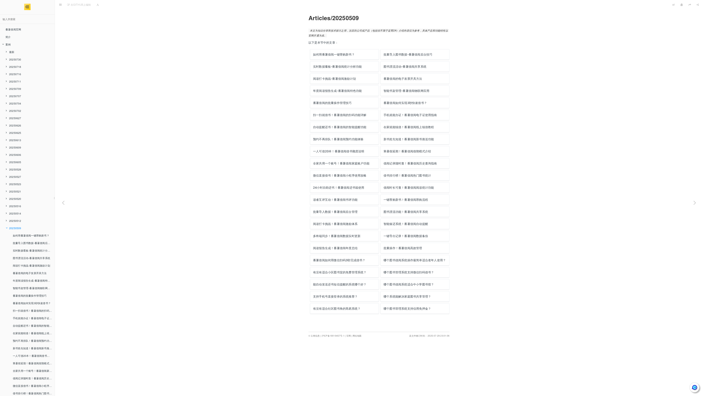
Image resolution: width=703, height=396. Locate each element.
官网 (348, 335)
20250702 (15, 111)
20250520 (15, 199)
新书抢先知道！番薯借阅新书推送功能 (34, 348)
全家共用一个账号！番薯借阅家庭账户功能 (34, 371)
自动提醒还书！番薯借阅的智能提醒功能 (34, 325)
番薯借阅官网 (13, 29)
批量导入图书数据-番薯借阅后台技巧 (34, 243)
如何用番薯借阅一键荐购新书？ (31, 235)
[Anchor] (306, 18)
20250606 (15, 155)
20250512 (15, 221)
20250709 (15, 89)
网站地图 (357, 335)
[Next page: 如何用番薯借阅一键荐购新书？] (695, 202)
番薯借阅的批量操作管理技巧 (30, 295)
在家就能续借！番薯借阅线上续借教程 (34, 333)
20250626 (15, 125)
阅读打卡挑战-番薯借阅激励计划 (31, 265)
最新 (11, 52)
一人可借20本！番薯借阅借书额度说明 (34, 356)
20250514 (15, 213)
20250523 (15, 184)
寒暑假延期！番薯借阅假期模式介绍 (33, 363)
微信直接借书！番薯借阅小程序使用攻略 (34, 386)
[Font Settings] (98, 4)
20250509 (15, 228)
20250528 (15, 169)
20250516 (15, 206)
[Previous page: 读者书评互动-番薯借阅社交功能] (63, 202)
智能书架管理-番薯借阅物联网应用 (33, 288)
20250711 (15, 81)
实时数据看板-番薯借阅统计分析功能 (34, 250)
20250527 (15, 177)
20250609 (15, 147)
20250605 (15, 162)
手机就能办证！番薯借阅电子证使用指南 (34, 318)
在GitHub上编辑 (80, 4)
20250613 (15, 140)
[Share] (698, 4)
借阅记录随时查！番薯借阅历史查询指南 (34, 378)
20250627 (15, 118)
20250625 (15, 133)
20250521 (15, 191)
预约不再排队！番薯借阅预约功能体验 (34, 340)
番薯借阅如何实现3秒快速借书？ (32, 303)
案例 (8, 44)
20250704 (15, 103)
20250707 (15, 96)
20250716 (15, 74)
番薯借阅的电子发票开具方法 (30, 273)
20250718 (15, 67)
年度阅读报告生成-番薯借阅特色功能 (34, 280)
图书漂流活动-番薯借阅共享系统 (31, 258)
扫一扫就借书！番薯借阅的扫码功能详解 (34, 310)
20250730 (15, 59)
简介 (8, 37)
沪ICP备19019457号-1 (333, 335)
